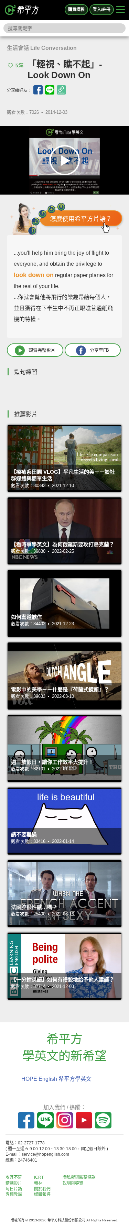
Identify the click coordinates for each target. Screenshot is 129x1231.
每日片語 (14, 1189)
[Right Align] (120, 10)
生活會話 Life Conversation (42, 48)
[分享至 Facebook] (38, 90)
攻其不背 (14, 1177)
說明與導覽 (73, 1183)
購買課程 (76, 9)
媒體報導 (42, 1194)
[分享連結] (61, 90)
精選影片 (14, 1183)
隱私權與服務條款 (79, 1177)
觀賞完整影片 (42, 349)
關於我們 (42, 1189)
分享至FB (99, 349)
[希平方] (22, 10)
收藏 (18, 65)
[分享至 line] (49, 90)
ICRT (39, 1177)
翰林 (38, 1183)
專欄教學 (14, 1194)
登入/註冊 (101, 9)
